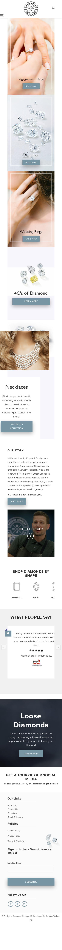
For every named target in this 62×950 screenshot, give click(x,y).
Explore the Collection (16, 426)
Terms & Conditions (17, 841)
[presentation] (4, 647)
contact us (13, 809)
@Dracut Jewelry (20, 784)
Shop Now (31, 86)
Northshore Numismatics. (36, 655)
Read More (16, 501)
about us (12, 805)
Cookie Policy (14, 830)
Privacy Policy (14, 836)
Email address (14, 863)
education (12, 813)
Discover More (31, 753)
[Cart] (53, 7)
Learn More (31, 301)
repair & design (15, 817)
